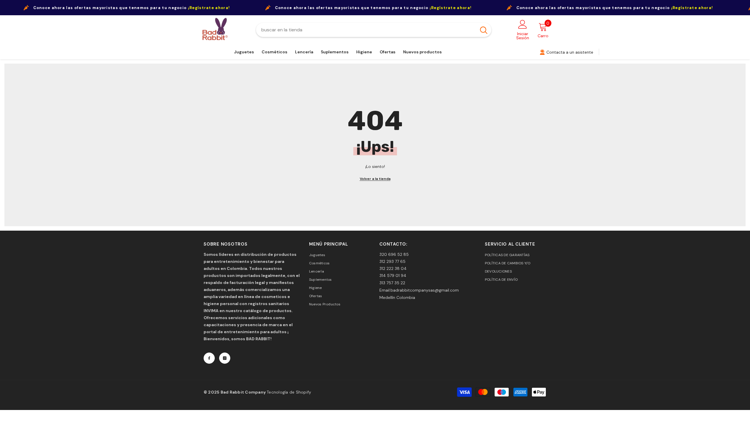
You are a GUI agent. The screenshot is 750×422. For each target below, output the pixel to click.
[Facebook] (209, 358)
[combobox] (366, 30)
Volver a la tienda (375, 178)
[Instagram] (224, 358)
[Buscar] (373, 30)
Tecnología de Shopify (289, 392)
